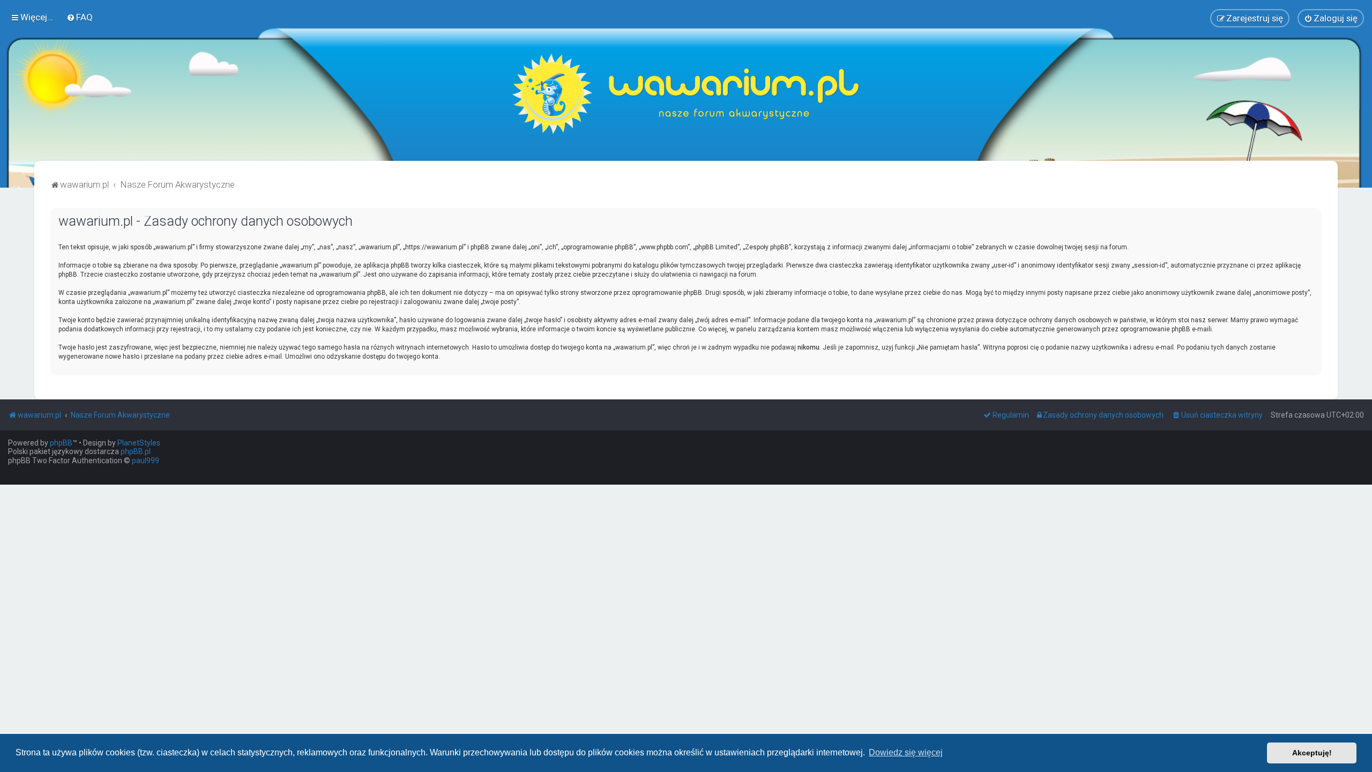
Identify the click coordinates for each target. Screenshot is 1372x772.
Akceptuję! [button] (1312, 752)
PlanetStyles (138, 443)
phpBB (61, 443)
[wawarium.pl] (686, 94)
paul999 (145, 460)
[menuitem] (79, 17)
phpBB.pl (136, 451)
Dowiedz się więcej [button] (906, 752)
